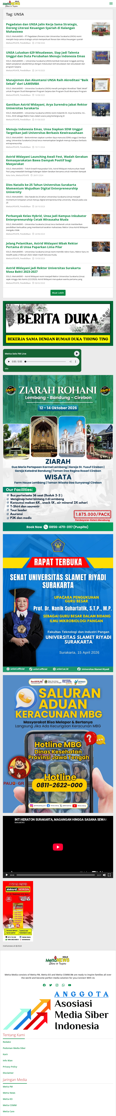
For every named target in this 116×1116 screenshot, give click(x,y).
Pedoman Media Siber (14, 1048)
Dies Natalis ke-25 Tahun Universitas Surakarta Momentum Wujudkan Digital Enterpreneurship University (42, 188)
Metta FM (8, 1086)
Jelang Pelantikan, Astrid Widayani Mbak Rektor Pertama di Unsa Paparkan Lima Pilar (42, 245)
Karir (5, 1054)
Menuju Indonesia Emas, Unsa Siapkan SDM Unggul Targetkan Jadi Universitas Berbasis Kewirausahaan (44, 131)
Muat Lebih (58, 292)
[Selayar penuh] (109, 875)
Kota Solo (10, 175)
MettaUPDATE (12, 43)
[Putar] (6, 875)
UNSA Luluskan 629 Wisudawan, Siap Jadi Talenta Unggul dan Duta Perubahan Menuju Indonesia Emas (45, 54)
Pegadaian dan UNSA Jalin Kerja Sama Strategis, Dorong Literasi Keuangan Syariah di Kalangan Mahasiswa (42, 28)
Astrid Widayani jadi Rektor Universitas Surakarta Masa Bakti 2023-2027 (43, 270)
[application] (58, 847)
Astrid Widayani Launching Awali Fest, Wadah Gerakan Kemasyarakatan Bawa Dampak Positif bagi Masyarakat (47, 160)
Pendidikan (25, 43)
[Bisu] (104, 875)
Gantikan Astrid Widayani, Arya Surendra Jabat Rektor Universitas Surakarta (46, 106)
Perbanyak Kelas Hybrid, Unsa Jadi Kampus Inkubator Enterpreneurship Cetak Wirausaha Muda (46, 218)
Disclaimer (8, 1072)
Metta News (9, 1092)
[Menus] (111, 4)
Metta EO (8, 1099)
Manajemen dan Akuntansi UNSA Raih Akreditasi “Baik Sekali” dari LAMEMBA (47, 82)
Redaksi (7, 1041)
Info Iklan (8, 1060)
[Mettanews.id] (11, 3)
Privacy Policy (10, 1066)
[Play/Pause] (76, 353)
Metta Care (8, 1111)
